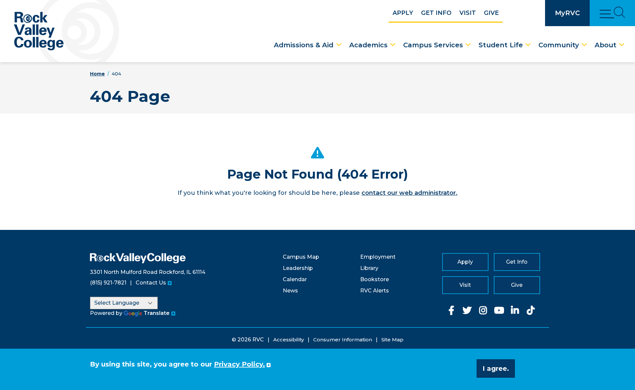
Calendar (295, 279)
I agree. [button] (496, 368)
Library (369, 268)
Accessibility (288, 339)
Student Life (501, 45)
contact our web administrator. (409, 192)
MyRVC (567, 13)
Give (491, 13)
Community (558, 45)
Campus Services (433, 45)
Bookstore (374, 279)
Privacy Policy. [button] (239, 364)
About (605, 45)
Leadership (298, 268)
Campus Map (301, 257)
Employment (378, 257)
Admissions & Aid (303, 45)
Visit (467, 13)
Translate (157, 313)
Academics (368, 45)
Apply (403, 13)
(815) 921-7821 (108, 283)
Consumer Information (342, 339)
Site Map (392, 339)
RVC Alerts (374, 290)
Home (97, 74)
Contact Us (151, 283)
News (290, 290)
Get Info (436, 13)
